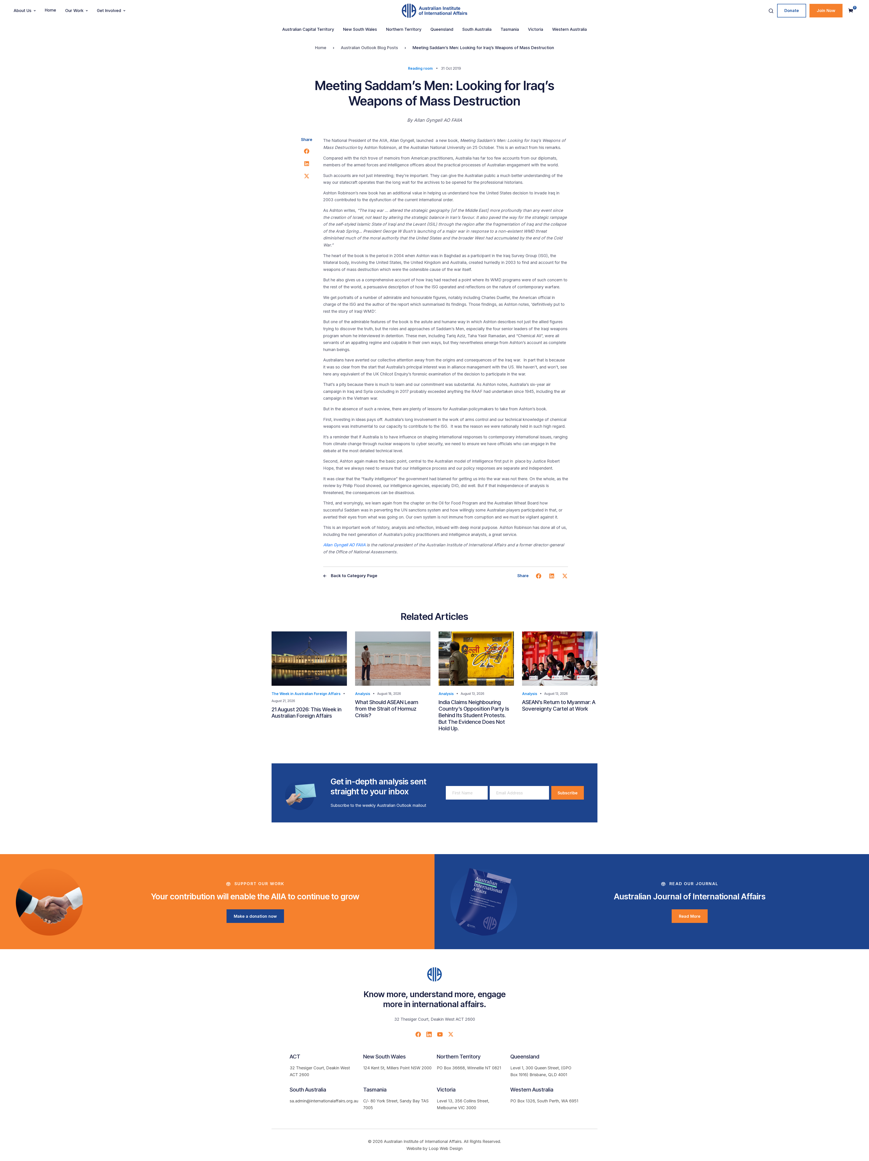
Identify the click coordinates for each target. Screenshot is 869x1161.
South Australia (477, 29)
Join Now (826, 10)
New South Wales (360, 29)
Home (50, 10)
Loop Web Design (446, 1148)
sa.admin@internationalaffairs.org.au (324, 1101)
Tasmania (510, 29)
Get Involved (109, 10)
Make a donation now (255, 916)
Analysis (362, 693)
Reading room (420, 68)
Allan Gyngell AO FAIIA (344, 544)
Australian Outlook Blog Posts (369, 47)
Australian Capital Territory (308, 29)
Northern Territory (403, 29)
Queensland (441, 29)
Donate (791, 10)
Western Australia (569, 29)
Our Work (74, 10)
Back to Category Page (353, 575)
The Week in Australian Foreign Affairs (306, 693)
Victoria (535, 29)
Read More (689, 916)
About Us (22, 10)
